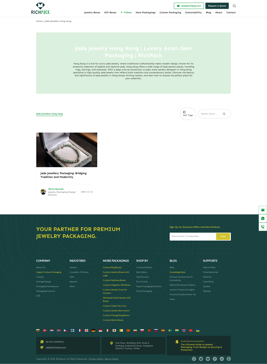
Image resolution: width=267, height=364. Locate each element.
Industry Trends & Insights (182, 289)
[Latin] (121, 330)
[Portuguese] (149, 330)
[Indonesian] (100, 330)
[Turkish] (191, 330)
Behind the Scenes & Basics (182, 284)
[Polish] (142, 330)
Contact (231, 12)
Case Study (208, 281)
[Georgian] (86, 330)
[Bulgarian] (38, 330)
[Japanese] (114, 330)
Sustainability (193, 12)
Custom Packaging (170, 12)
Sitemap (207, 291)
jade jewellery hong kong (49, 113)
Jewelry (73, 267)
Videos (128, 12)
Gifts (72, 276)
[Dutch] (52, 330)
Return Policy (112, 359)
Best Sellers (141, 272)
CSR (38, 295)
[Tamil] (177, 330)
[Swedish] (170, 330)
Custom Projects (144, 267)
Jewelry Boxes (92, 12)
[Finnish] (73, 330)
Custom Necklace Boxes (114, 280)
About (218, 12)
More (72, 286)
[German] (93, 330)
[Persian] (135, 330)
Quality (206, 286)
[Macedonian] (128, 330)
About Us (40, 267)
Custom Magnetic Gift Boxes (116, 284)
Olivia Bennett (56, 189)
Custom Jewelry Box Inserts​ (116, 310)
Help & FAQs (209, 267)
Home (39, 21)
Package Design (43, 281)
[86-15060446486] (263, 218)
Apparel (73, 281)
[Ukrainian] (198, 330)
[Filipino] (66, 330)
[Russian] (156, 330)
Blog (208, 12)
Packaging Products (45, 291)
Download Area (210, 272)
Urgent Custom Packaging (48, 272)
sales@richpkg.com (56, 347)
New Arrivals (142, 276)
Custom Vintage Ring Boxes (116, 315)
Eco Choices (142, 281)
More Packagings (145, 12)
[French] (79, 330)
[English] (59, 330)
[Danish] (45, 330)
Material (207, 276)
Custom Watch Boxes (113, 320)
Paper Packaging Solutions (149, 286)
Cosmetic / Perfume (79, 272)
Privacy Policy (96, 359)
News (172, 299)
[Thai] (184, 330)
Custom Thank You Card (114, 305)
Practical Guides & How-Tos (183, 294)
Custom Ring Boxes (112, 267)
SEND (223, 236)
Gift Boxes (110, 12)
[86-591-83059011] (263, 227)
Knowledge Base (178, 272)
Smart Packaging (144, 291)
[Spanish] (163, 330)
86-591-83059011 (55, 341)
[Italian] (107, 330)
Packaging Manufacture (47, 286)
